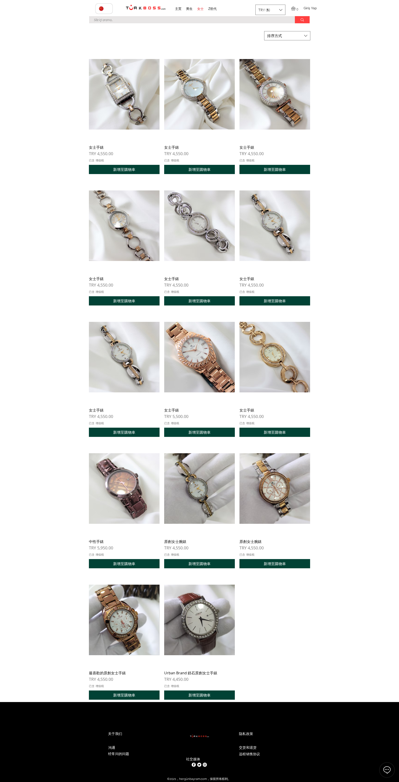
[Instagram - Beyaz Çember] (205, 765)
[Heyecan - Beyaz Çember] (199, 765)
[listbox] (270, 10)
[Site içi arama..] (302, 19)
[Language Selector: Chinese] (104, 9)
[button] (270, 10)
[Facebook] (194, 765)
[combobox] (287, 35)
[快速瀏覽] (124, 94)
